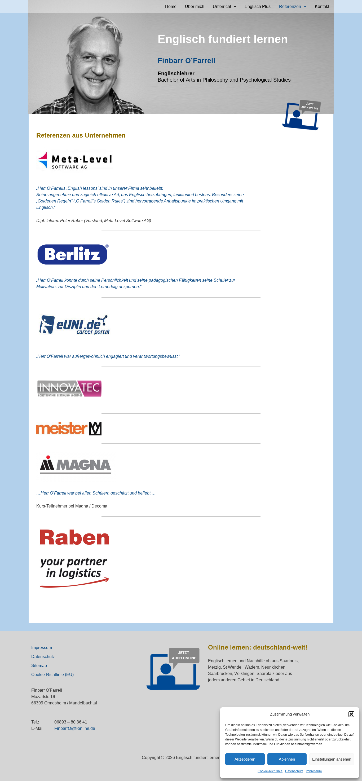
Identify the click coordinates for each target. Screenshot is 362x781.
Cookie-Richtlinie (270, 771)
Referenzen (290, 6)
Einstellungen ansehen (331, 759)
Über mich (194, 6)
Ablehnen (287, 759)
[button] (351, 714)
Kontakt (322, 6)
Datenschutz (294, 771)
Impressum (314, 771)
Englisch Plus (258, 6)
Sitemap (39, 665)
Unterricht (222, 6)
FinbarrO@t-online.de (74, 728)
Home (170, 6)
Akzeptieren (245, 759)
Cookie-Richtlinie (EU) (52, 674)
